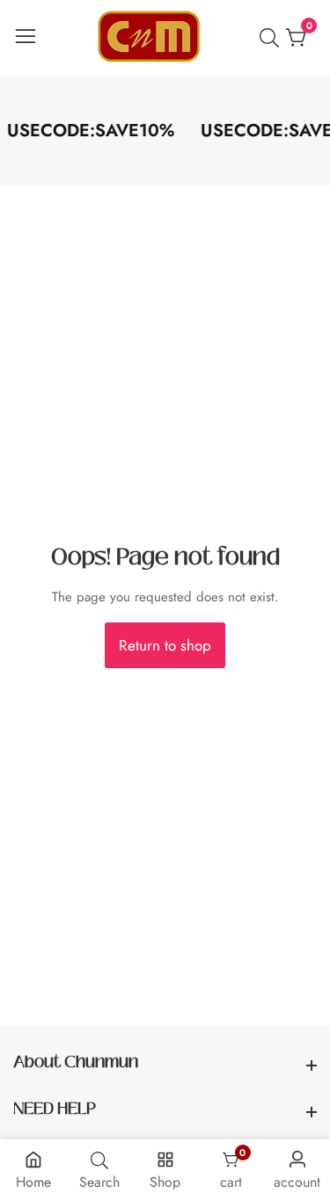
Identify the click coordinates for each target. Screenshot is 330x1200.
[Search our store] (273, 38)
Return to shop (165, 645)
